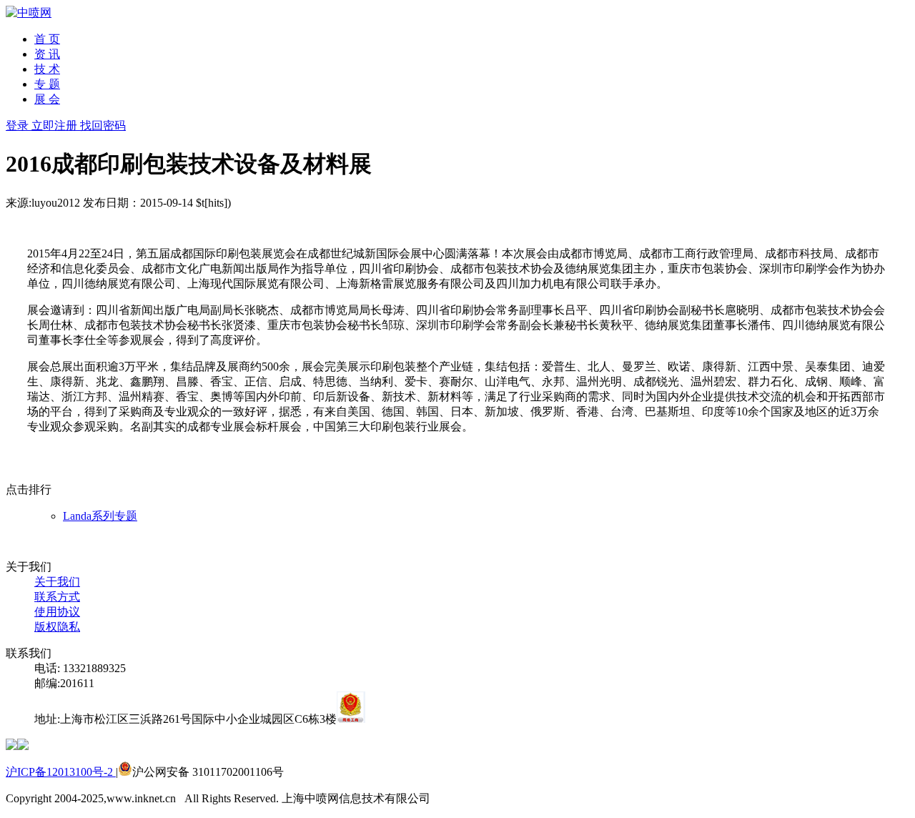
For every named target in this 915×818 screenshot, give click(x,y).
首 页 (47, 39)
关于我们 (57, 582)
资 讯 (47, 54)
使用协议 (57, 612)
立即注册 (55, 125)
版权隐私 (57, 627)
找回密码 (103, 125)
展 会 (47, 99)
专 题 (47, 84)
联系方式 (57, 597)
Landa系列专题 (100, 516)
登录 (18, 125)
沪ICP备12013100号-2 (61, 772)
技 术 (47, 69)
